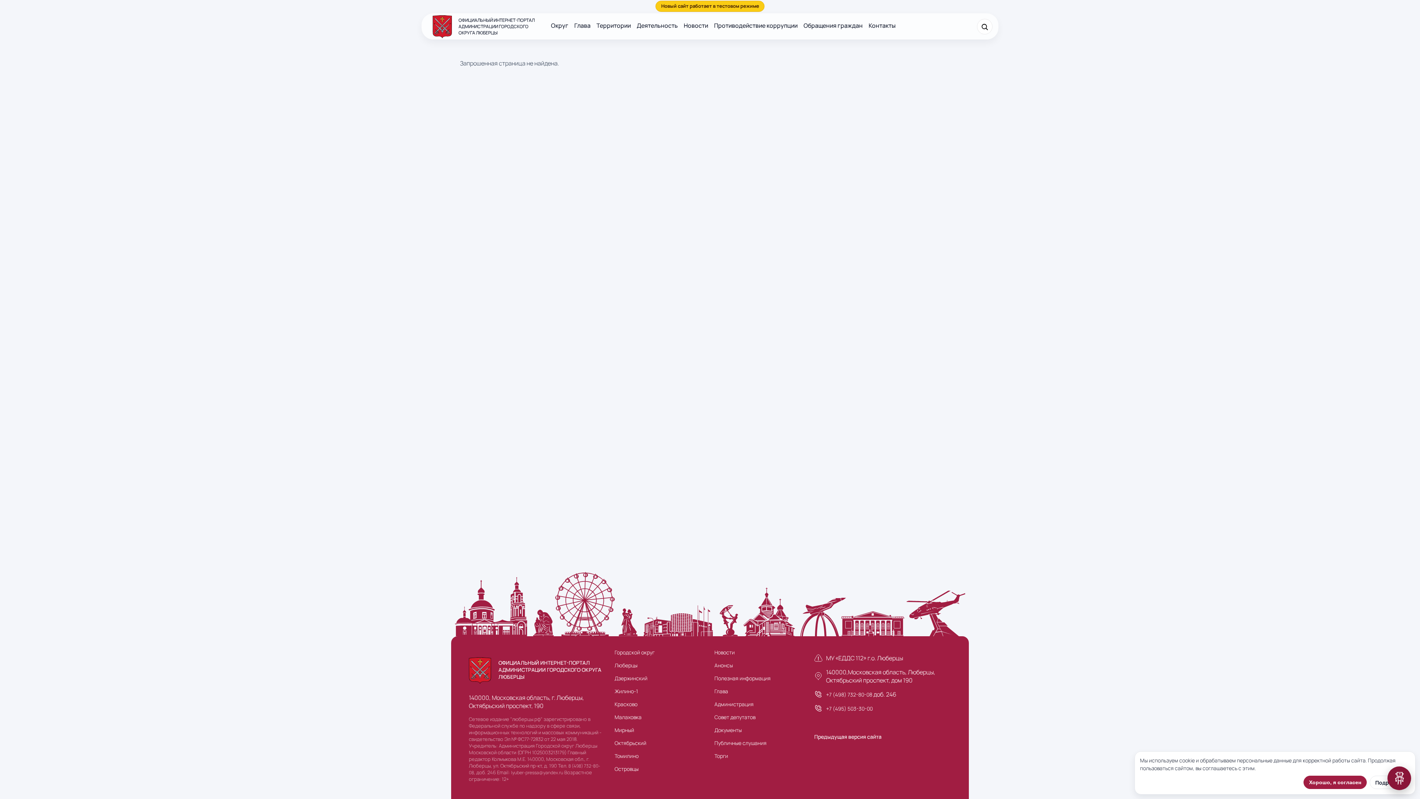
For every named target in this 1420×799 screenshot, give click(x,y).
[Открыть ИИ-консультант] (1399, 778)
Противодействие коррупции (756, 25)
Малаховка (628, 717)
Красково (626, 704)
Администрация (734, 704)
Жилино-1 (626, 691)
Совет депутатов (734, 717)
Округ (559, 25)
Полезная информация (742, 678)
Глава (582, 25)
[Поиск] (985, 26)
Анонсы (723, 665)
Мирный (624, 730)
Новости (696, 25)
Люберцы (626, 665)
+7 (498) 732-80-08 (849, 694)
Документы (728, 730)
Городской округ (635, 652)
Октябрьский (630, 742)
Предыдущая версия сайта (848, 736)
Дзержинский (631, 678)
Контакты (882, 25)
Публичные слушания (740, 742)
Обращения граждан (833, 25)
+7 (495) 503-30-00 (849, 708)
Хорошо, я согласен (1335, 782)
